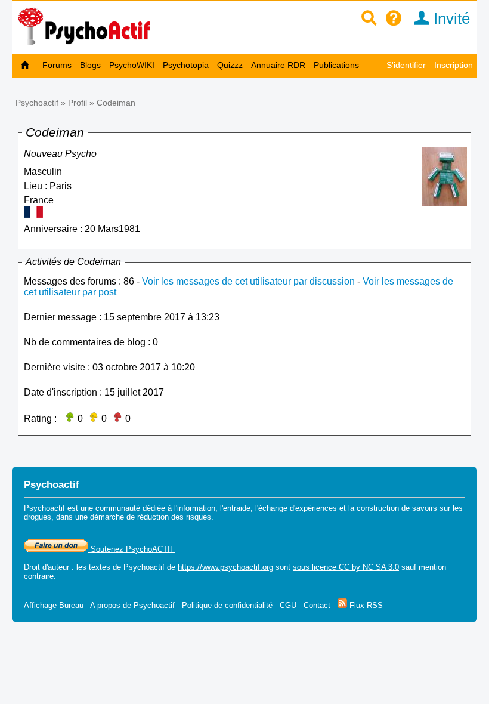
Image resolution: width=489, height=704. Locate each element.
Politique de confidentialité (227, 605)
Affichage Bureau (53, 605)
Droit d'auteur (46, 567)
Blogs (90, 65)
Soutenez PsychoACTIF (131, 549)
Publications (336, 65)
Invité (449, 18)
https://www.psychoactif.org (225, 567)
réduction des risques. (175, 516)
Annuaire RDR (278, 65)
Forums (57, 65)
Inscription (453, 65)
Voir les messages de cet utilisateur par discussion (248, 281)
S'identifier (406, 65)
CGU (288, 605)
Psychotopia (186, 65)
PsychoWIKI (131, 65)
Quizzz (230, 65)
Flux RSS (365, 605)
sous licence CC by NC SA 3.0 (346, 567)
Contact (317, 605)
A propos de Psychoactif (132, 605)
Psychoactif (37, 102)
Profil (77, 102)
